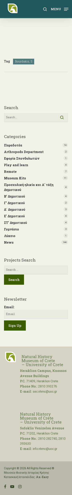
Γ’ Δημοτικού (14, 203)
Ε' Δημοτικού (14, 216)
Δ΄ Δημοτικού (14, 209)
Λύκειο (9, 236)
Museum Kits (15, 178)
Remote (10, 171)
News (9, 242)
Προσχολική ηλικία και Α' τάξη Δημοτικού (28, 187)
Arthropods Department (24, 152)
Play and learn (16, 165)
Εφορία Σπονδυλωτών (21, 158)
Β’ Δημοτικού (14, 196)
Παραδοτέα (13, 145)
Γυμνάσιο (11, 229)
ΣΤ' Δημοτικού (15, 222)
